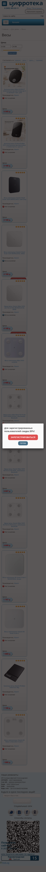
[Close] (43, 423)
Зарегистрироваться (23, 437)
